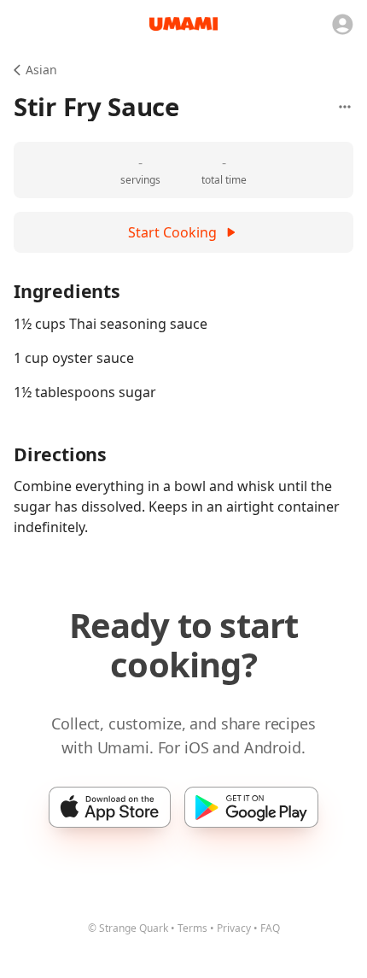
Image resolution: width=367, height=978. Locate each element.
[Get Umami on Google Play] (251, 807)
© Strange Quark (128, 928)
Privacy (234, 928)
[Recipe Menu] (345, 107)
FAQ (270, 928)
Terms (192, 928)
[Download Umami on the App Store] (110, 807)
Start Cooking (172, 232)
